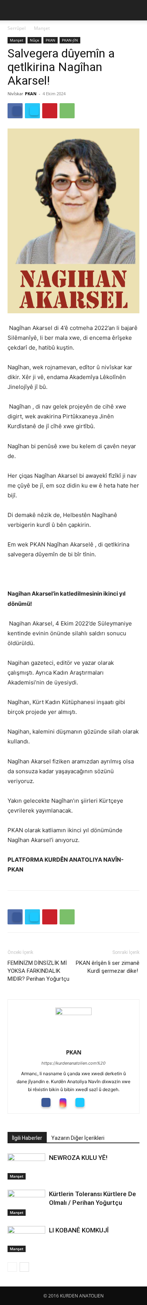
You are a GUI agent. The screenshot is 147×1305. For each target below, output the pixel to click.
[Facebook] (15, 110)
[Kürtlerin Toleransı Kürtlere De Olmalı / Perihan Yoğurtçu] (26, 1203)
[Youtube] (99, 1102)
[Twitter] (32, 110)
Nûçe (34, 40)
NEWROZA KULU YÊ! (80, 1157)
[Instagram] (66, 1102)
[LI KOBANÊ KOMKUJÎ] (26, 1239)
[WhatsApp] (67, 110)
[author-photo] (73, 1013)
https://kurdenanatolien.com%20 (73, 1063)
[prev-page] (12, 1267)
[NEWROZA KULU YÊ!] (26, 1166)
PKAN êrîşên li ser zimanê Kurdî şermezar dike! (107, 967)
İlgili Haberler (27, 1138)
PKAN (50, 40)
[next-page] (24, 1267)
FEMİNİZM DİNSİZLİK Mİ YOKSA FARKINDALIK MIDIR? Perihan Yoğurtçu (38, 971)
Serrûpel (17, 28)
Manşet (42, 28)
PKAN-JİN (70, 40)
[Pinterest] (49, 110)
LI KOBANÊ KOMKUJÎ (79, 1230)
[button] (13, 10)
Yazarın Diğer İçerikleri (77, 1138)
